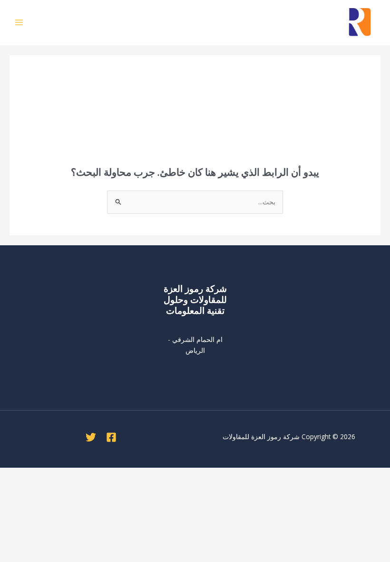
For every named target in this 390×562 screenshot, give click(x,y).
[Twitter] (91, 437)
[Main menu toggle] (19, 22)
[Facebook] (111, 437)
